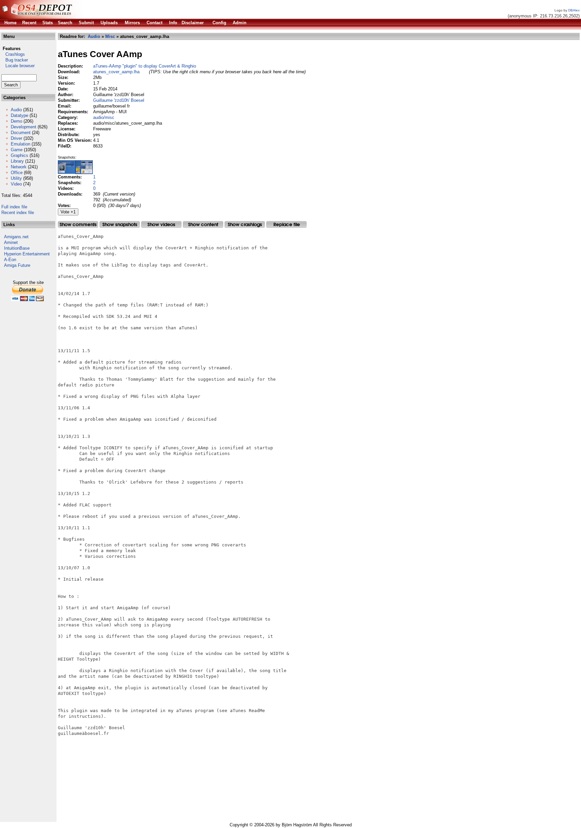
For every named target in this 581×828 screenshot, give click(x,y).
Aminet (11, 242)
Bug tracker (14, 60)
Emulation (20, 144)
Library (17, 161)
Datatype (19, 115)
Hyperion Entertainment (27, 253)
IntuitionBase (17, 248)
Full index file (14, 206)
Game (17, 149)
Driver (16, 138)
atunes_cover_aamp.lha (116, 71)
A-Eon (10, 259)
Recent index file (17, 212)
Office (17, 172)
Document (21, 132)
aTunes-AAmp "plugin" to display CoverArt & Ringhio (144, 66)
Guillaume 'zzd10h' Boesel (118, 100)
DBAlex (574, 10)
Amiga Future (17, 265)
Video (16, 184)
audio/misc (103, 117)
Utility (16, 178)
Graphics (19, 155)
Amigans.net (16, 236)
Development (23, 126)
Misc (110, 36)
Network (19, 166)
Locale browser (18, 65)
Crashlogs (13, 54)
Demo (16, 121)
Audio (16, 109)
